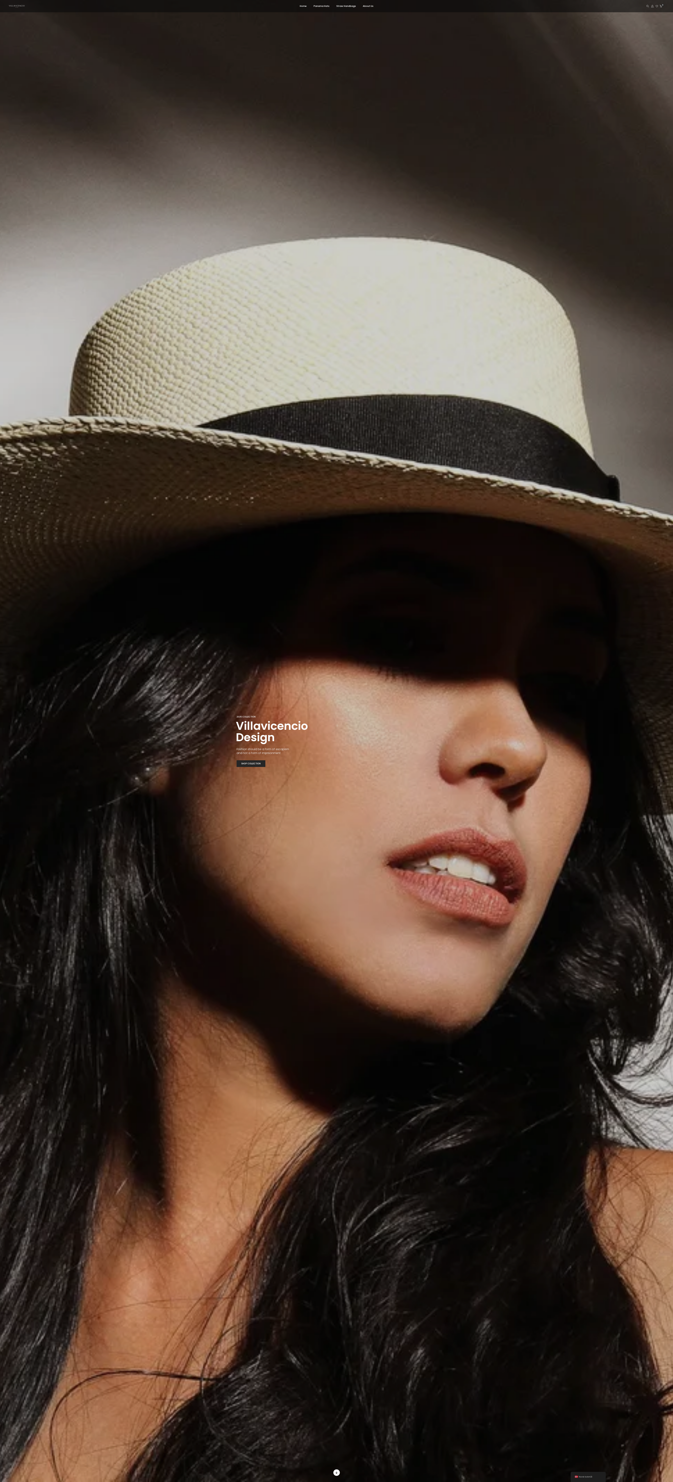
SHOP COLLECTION (251, 763)
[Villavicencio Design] (17, 6)
